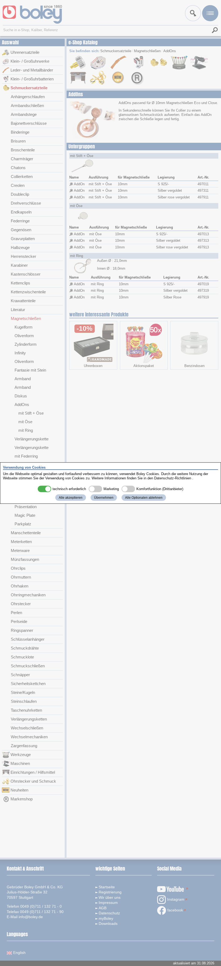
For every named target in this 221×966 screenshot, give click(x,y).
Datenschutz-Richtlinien (172, 478)
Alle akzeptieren (70, 498)
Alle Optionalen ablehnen (144, 498)
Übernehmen (103, 498)
